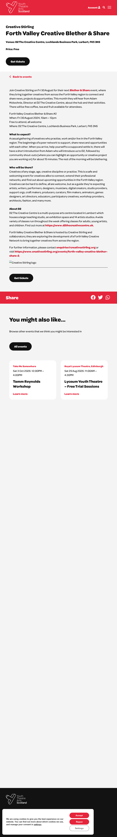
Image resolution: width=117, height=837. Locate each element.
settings (37, 824)
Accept (79, 815)
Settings (79, 828)
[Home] (18, 7)
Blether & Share (80, 90)
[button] (93, 297)
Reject (79, 822)
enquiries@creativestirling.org (76, 247)
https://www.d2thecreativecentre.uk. (69, 225)
